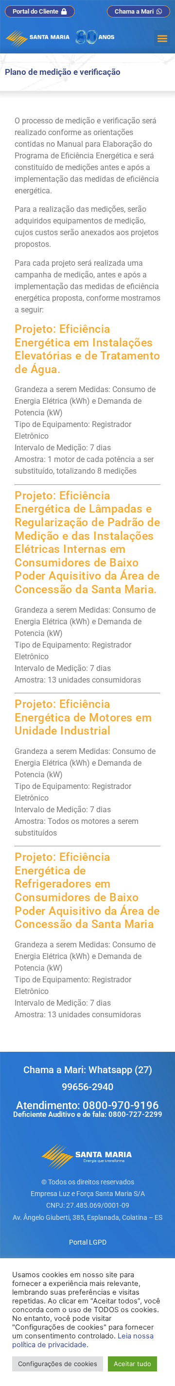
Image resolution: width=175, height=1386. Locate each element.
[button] (162, 38)
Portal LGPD (87, 1242)
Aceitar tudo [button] (132, 1364)
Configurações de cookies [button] (57, 1364)
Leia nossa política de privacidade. (83, 1340)
